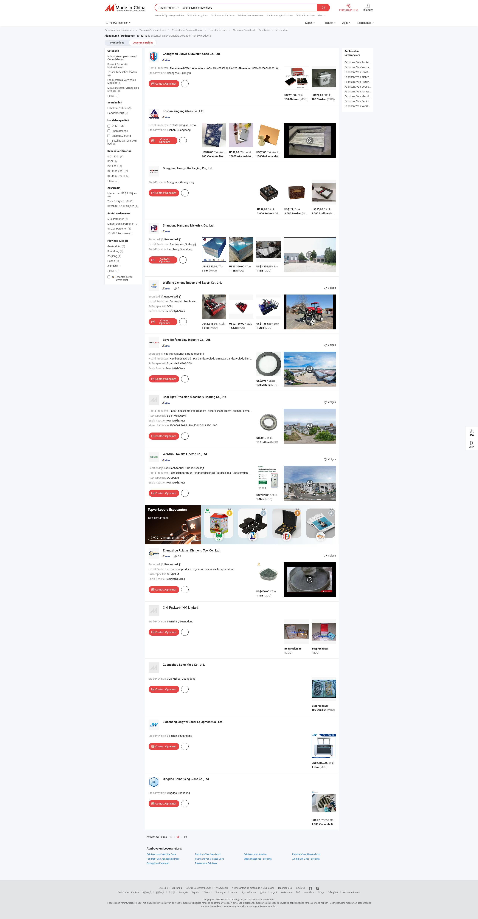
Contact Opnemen (165, 83)
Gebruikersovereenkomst (198, 887)
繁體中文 (160, 892)
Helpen (329, 22)
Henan (113, 261)
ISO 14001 (115, 156)
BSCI (112, 161)
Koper (308, 22)
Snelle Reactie (119, 131)
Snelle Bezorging (121, 135)
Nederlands (286, 892)
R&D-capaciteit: (157, 306)
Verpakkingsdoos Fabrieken (258, 858)
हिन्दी (298, 892)
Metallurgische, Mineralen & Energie (123, 89)
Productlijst (117, 42)
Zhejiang (114, 256)
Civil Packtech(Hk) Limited (180, 607)
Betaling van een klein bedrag (122, 142)
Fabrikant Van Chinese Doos (209, 858)
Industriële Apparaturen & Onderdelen (122, 58)
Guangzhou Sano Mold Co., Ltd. (184, 665)
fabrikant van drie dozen (223, 15)
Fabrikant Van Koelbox (255, 854)
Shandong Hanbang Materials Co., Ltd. (188, 225)
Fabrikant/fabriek (119, 108)
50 (185, 836)
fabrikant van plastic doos (279, 15)
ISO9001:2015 (117, 171)
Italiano (234, 892)
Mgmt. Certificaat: (159, 425)
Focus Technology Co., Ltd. (234, 899)
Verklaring (177, 887)
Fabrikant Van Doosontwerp (360, 86)
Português (221, 892)
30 (178, 837)
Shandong (115, 251)
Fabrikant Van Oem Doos (208, 854)
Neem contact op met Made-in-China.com (253, 887)
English (135, 892)
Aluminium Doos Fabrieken (306, 858)
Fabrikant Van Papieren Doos (361, 62)
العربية (274, 892)
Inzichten (300, 887)
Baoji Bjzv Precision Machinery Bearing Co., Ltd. (195, 397)
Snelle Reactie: (157, 311)
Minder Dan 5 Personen (122, 223)
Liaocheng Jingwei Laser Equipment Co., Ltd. (193, 722)
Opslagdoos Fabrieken (158, 863)
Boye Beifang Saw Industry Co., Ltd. (187, 340)
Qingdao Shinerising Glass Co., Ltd (186, 779)
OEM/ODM (117, 126)
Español (196, 892)
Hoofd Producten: (159, 68)
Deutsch (208, 892)
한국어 (263, 892)
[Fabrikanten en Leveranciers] (125, 8)
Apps (345, 22)
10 (171, 836)
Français (183, 892)
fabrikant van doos (305, 15)
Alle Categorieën (119, 22)
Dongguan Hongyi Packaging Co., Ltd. (188, 168)
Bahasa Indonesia (351, 892)
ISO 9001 (114, 166)
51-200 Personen (119, 228)
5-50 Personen (117, 219)
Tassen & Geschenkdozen (122, 73)
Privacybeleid (221, 887)
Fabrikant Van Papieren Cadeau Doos (366, 101)
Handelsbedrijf (117, 113)
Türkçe (321, 892)
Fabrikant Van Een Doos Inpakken (364, 72)
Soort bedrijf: (156, 239)
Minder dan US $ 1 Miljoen (122, 194)
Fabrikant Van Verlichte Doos (161, 854)
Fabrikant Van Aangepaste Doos (363, 91)
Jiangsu (114, 265)
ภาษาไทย (309, 892)
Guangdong (116, 246)
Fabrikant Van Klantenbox (359, 77)
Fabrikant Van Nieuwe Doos (306, 854)
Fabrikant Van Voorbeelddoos (361, 106)
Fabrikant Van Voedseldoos (360, 67)
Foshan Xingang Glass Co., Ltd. (183, 111)
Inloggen (368, 10)
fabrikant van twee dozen (250, 15)
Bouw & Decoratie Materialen (117, 65)
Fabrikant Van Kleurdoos (358, 96)
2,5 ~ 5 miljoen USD (120, 201)
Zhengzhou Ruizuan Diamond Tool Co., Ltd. (191, 550)
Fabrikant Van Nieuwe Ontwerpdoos (365, 81)
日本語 (171, 892)
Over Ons (163, 887)
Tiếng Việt (333, 892)
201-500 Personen (120, 233)
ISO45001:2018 (118, 176)
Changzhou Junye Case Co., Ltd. (192, 54)
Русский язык (249, 892)
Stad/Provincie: (157, 73)
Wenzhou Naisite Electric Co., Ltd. (185, 454)
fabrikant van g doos (197, 15)
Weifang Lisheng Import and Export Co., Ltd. (192, 282)
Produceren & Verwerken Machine (121, 81)
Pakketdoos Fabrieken (206, 863)
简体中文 (147, 892)
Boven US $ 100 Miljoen (122, 206)
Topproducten (285, 887)
